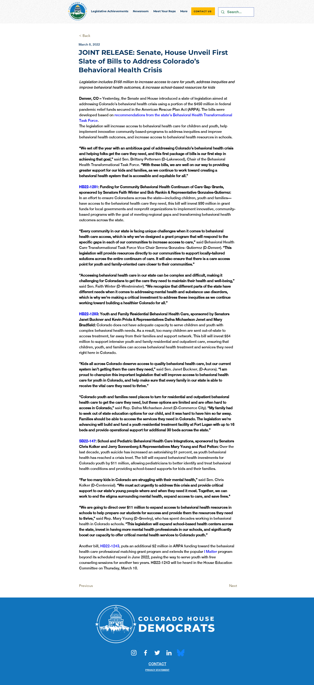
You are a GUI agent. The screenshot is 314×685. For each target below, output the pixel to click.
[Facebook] (145, 652)
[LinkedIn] (169, 652)
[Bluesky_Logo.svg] (180, 652)
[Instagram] (133, 652)
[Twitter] (157, 652)
